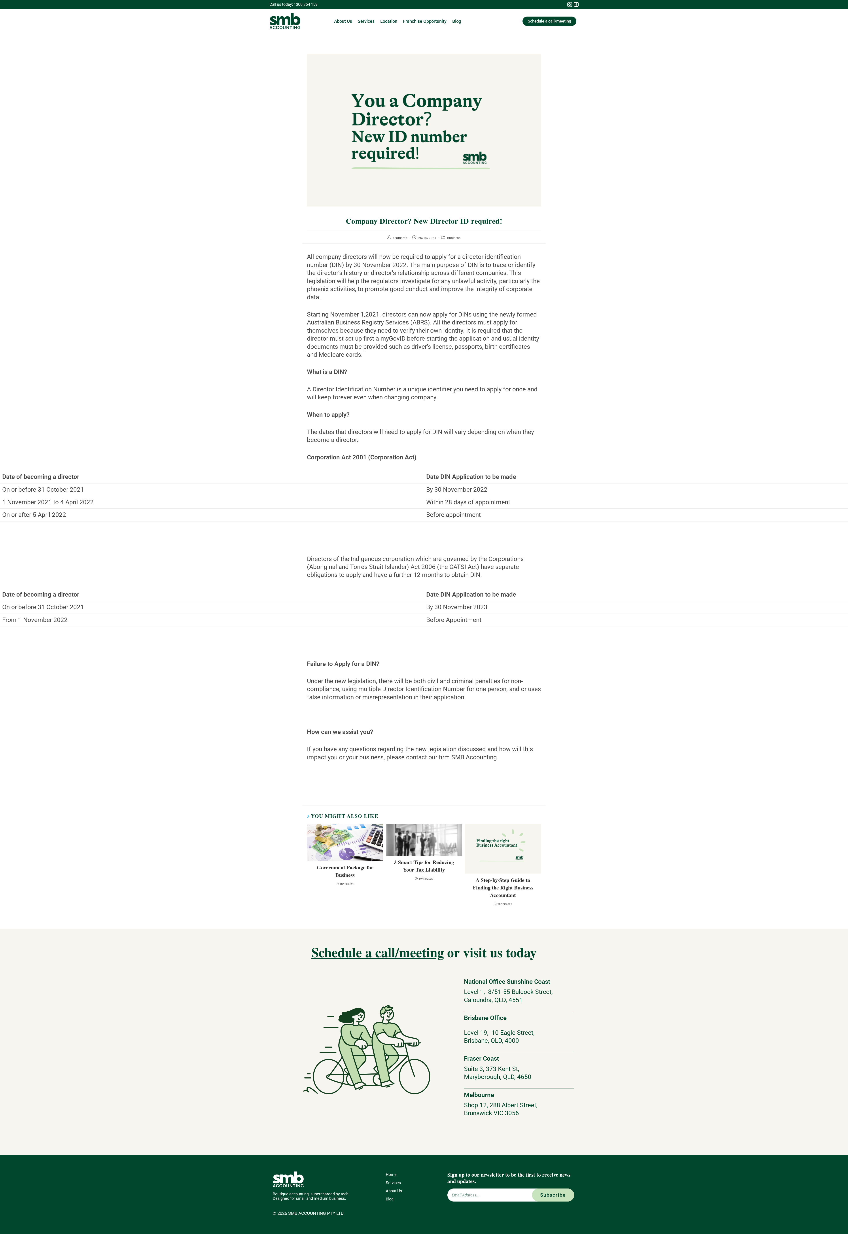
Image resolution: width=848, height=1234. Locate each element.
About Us (343, 21)
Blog (456, 21)
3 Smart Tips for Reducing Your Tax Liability (424, 865)
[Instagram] (569, 4)
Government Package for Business (345, 871)
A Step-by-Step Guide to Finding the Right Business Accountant (503, 887)
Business (454, 238)
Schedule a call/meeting (377, 952)
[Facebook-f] (576, 4)
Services (366, 21)
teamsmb (400, 238)
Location (388, 21)
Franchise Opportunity (425, 21)
